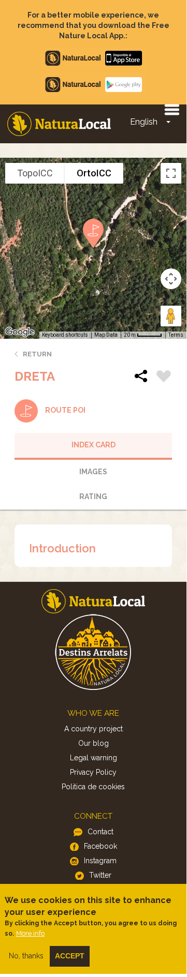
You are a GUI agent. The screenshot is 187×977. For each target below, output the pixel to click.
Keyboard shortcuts (65, 335)
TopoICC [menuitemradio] (35, 173)
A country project (93, 729)
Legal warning (93, 758)
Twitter (100, 875)
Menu (171, 109)
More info (30, 933)
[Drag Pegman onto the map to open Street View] (171, 316)
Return (37, 354)
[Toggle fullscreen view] (171, 173)
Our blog (93, 743)
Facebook (100, 846)
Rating (93, 496)
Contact (100, 832)
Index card (93, 445)
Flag (163, 377)
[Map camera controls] (171, 278)
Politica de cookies (93, 787)
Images (93, 472)
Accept (69, 956)
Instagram (100, 860)
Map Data (106, 335)
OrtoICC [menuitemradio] (94, 173)
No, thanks (26, 956)
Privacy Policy (93, 772)
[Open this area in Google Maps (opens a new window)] (20, 332)
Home (59, 124)
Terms (175, 335)
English (143, 122)
